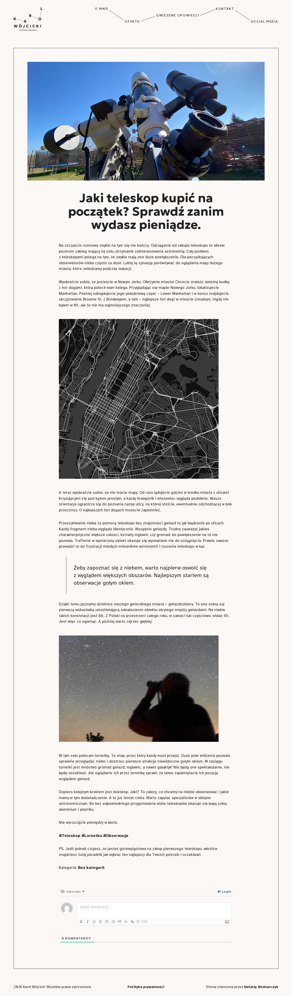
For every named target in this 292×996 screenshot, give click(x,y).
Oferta (132, 22)
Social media (264, 22)
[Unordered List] (113, 921)
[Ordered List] (107, 921)
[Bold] (81, 921)
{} (138, 921)
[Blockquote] (119, 921)
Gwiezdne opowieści (177, 15)
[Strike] (100, 921)
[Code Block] (126, 921)
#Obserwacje (115, 835)
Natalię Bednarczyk (261, 987)
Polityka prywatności (146, 987)
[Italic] (87, 921)
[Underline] (94, 921)
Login (226, 892)
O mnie (102, 9)
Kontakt (225, 9)
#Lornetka (91, 835)
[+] (144, 921)
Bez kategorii (91, 867)
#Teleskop (69, 835)
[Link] (132, 921)
